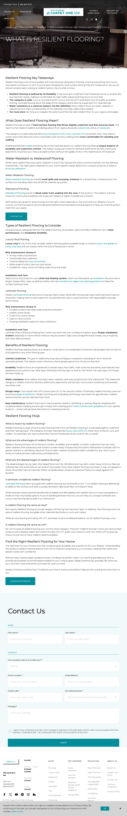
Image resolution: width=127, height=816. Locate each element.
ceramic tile (84, 128)
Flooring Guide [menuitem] (94, 777)
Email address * (71, 675)
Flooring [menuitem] (52, 768)
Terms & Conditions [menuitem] (112, 785)
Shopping (41, 27)
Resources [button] (25, 12)
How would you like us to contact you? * (25, 660)
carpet (29, 146)
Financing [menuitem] (52, 800)
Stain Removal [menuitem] (94, 768)
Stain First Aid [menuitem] (94, 772)
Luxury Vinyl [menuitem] (53, 772)
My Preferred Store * (74, 691)
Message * (12, 706)
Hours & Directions (93, 12)
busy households (37, 261)
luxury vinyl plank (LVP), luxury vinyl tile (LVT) (64, 134)
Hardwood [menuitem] (53, 777)
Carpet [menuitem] (51, 782)
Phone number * (15, 675)
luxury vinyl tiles (13, 246)
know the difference (15, 169)
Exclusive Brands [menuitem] (92, 799)
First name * (13, 633)
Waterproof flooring (15, 193)
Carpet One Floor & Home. (21, 800)
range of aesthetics (26, 394)
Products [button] (9, 12)
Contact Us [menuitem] (112, 780)
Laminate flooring (14, 484)
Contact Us (16, 216)
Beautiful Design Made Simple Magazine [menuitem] (74, 786)
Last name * (70, 633)
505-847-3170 (26, 4)
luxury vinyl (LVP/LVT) (76, 431)
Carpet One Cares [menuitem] (112, 773)
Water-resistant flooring (17, 179)
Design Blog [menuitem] (73, 795)
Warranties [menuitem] (92, 789)
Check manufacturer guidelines (88, 406)
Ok (105, 808)
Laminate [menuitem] (52, 786)
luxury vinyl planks (106, 243)
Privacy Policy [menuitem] (113, 791)
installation (98, 278)
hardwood (105, 128)
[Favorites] (91, 19)
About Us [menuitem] (111, 768)
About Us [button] (9, 18)
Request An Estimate (112, 12)
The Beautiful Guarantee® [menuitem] (94, 783)
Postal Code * (13, 691)
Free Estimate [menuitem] (54, 795)
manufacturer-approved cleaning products (80, 281)
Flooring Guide (26, 27)
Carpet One (10, 27)
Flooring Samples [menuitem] (72, 776)
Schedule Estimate (20, 581)
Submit (63, 742)
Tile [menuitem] (50, 791)
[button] (87, 19)
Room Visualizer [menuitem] (72, 769)
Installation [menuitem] (93, 793)
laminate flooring (22, 295)
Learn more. (17, 811)
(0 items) (96, 19)
